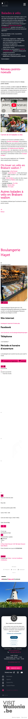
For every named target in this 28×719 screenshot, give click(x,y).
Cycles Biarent (12, 173)
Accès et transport (13, 650)
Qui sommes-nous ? (13, 662)
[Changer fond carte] (2, 495)
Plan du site (24, 717)
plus (13, 572)
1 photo (5, 303)
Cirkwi (9, 558)
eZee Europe (13, 171)
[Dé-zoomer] (4, 526)
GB (5, 695)
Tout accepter (14, 637)
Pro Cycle (10, 186)
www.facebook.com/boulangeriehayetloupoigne (14, 332)
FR (3, 695)
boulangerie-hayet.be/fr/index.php (10, 323)
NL (7, 695)
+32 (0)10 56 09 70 (15, 652)
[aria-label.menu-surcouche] (4, 366)
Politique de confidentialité (14, 633)
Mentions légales (16, 717)
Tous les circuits (7, 373)
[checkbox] (14, 394)
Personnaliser (14, 640)
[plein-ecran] (2, 366)
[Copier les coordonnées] (2, 535)
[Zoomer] (2, 526)
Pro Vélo (15, 183)
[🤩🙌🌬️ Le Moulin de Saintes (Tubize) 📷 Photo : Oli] (14, 596)
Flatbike (13, 180)
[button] (14, 502)
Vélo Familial (9, 178)
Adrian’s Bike (11, 185)
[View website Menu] (24, 4)
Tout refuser (13, 644)
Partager (23, 361)
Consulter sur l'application (10, 361)
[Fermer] (1, 370)
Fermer (3, 556)
